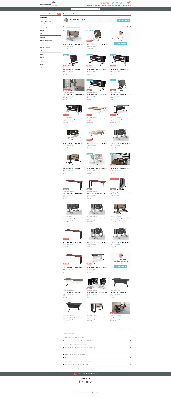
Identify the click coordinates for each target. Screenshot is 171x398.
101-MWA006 (112, 196)
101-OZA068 (89, 74)
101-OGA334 (89, 49)
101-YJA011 (88, 148)
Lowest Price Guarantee (113, 5)
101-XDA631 (65, 148)
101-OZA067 (89, 99)
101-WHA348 (112, 247)
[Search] (98, 9)
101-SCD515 (89, 124)
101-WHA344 (89, 223)
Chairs (45, 9)
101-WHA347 (89, 247)
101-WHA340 (65, 223)
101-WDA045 (65, 99)
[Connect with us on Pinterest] (91, 381)
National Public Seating (115, 195)
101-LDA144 (89, 198)
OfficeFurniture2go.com (84, 392)
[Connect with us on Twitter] (87, 381)
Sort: (64, 26)
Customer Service (111, 9)
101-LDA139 (65, 198)
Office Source (66, 97)
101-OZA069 (65, 124)
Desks (41, 9)
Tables (49, 9)
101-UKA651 (112, 124)
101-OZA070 (112, 74)
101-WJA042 (65, 49)
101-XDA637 (89, 322)
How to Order (128, 9)
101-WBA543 (65, 322)
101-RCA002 (89, 297)
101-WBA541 (65, 297)
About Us (118, 9)
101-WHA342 (112, 148)
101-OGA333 (112, 99)
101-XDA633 (65, 173)
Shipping (122, 9)
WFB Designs (66, 295)
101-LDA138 (65, 247)
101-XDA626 (112, 223)
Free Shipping (90, 5)
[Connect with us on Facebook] (79, 381)
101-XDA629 (89, 173)
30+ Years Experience (126, 5)
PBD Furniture (90, 48)
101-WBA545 (112, 297)
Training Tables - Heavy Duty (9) (48, 23)
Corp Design (66, 48)
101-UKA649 (89, 272)
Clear (59, 13)
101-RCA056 (112, 322)
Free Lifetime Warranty (100, 5)
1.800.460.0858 (118, 2)
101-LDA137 (65, 272)
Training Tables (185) (45, 21)
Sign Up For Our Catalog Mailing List (87, 373)
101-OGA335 (65, 74)
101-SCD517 (112, 173)
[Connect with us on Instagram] (83, 381)
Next (130, 26)
